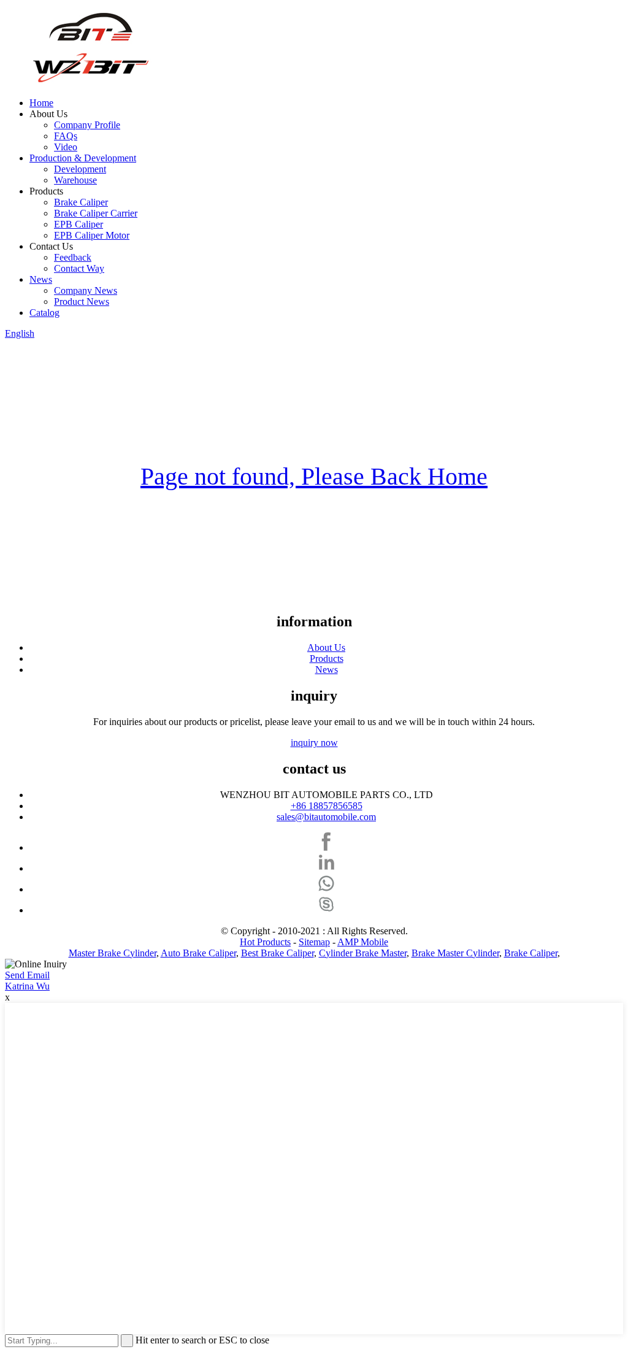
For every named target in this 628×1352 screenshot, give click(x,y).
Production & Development (82, 158)
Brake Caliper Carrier (95, 213)
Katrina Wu (27, 986)
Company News (85, 290)
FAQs (65, 136)
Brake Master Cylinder (455, 953)
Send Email (27, 975)
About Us (326, 647)
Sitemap (314, 942)
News (40, 279)
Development (80, 169)
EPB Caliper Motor (91, 235)
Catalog (44, 312)
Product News (81, 301)
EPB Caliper (78, 224)
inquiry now (314, 742)
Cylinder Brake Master (363, 953)
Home (41, 103)
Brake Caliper (81, 202)
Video (65, 147)
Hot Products (265, 942)
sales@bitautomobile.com (326, 817)
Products (326, 658)
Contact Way (79, 268)
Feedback (72, 257)
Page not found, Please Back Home (314, 476)
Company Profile (87, 125)
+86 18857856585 (326, 806)
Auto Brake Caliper (198, 953)
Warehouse (75, 180)
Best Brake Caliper (277, 953)
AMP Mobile (362, 942)
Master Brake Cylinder (112, 953)
